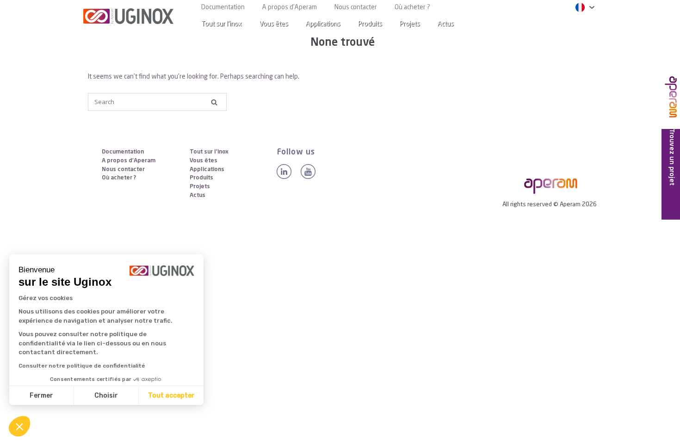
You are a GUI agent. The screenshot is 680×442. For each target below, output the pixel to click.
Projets (410, 24)
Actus (446, 24)
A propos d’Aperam (289, 7)
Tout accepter (171, 395)
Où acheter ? (412, 7)
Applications (323, 24)
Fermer (41, 395)
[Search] (582, 24)
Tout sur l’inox (221, 24)
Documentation (223, 7)
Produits (370, 24)
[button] (19, 426)
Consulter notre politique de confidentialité (82, 365)
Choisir (106, 395)
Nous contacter (355, 7)
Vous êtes (274, 24)
